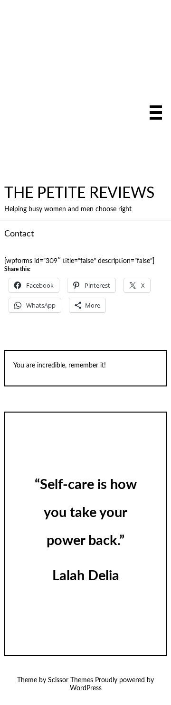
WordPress (86, 688)
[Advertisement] (85, 94)
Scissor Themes (70, 680)
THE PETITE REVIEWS (79, 193)
